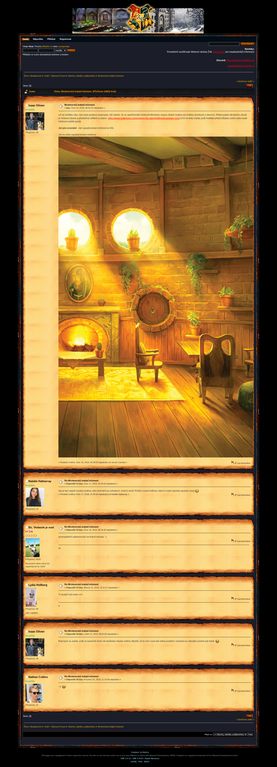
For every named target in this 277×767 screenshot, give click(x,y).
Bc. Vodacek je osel (41, 527)
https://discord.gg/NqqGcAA (240, 60)
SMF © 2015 (137, 758)
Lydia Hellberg (37, 584)
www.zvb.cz (219, 52)
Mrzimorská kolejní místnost (79, 105)
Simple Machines (152, 758)
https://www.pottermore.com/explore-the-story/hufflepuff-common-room (144, 118)
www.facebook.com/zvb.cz (241, 66)
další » (251, 81)
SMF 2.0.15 (126, 758)
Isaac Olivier (36, 105)
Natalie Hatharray (39, 481)
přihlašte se (47, 46)
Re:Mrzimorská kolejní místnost (81, 480)
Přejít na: (209, 734)
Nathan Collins (38, 677)
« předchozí (241, 81)
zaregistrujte (63, 46)
